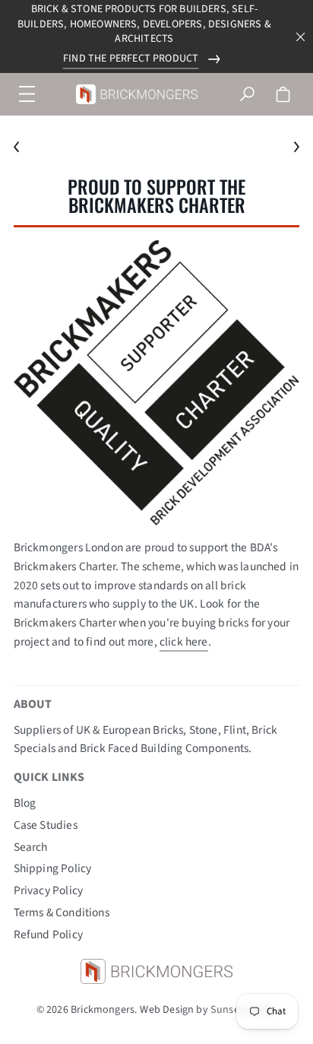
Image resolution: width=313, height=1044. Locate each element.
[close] (301, 37)
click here (184, 641)
